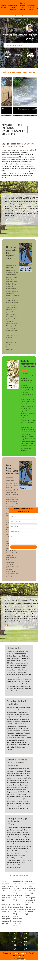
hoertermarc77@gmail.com (19, 954)
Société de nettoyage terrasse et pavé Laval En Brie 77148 (30, 909)
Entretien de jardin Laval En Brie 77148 (29, 884)
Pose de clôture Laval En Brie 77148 (18, 884)
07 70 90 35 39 (25, 941)
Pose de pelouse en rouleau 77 (22, 7)
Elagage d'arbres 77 (3, 7)
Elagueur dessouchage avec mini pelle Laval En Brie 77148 (30, 899)
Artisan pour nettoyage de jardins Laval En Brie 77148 (6, 920)
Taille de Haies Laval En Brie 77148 (17, 898)
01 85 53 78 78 (15, 941)
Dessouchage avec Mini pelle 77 (31, 7)
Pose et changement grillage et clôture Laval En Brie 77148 (7, 886)
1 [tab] (6, 219)
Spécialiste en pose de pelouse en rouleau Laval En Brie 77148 (6, 908)
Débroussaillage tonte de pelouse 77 (13, 7)
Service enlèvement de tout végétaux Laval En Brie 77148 (18, 921)
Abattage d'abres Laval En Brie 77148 (18, 891)
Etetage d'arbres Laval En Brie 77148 (6, 898)
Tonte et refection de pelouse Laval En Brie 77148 (30, 891)
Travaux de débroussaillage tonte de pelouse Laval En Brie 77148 (18, 909)
